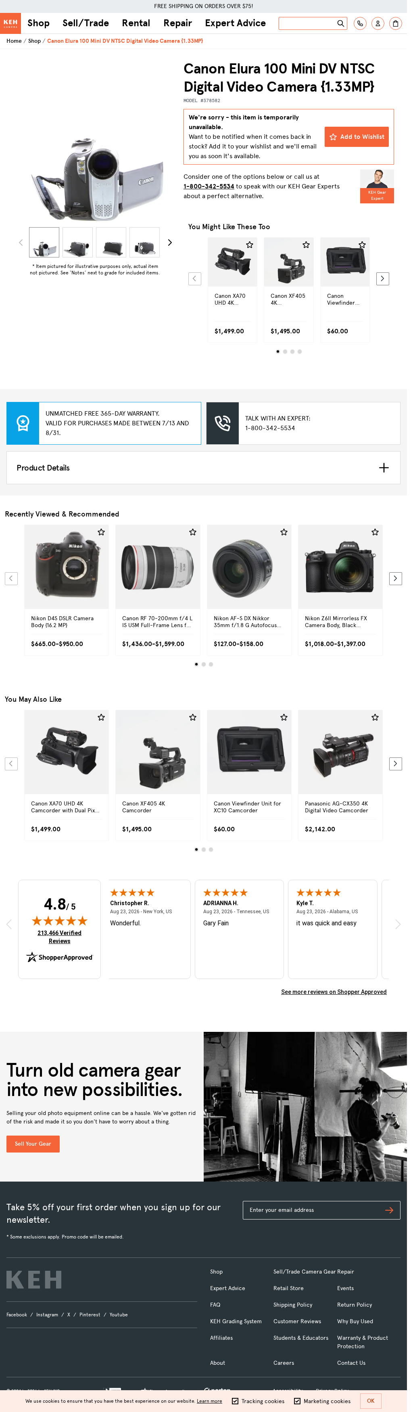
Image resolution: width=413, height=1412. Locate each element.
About (217, 1363)
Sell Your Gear (33, 1143)
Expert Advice (235, 23)
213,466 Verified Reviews (61, 936)
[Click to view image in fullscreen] (95, 142)
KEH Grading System (236, 1321)
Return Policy (354, 1304)
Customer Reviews (297, 1321)
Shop (38, 23)
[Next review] (398, 924)
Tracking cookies (263, 1401)
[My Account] (377, 23)
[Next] (170, 242)
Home (14, 41)
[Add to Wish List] (250, 245)
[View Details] (232, 276)
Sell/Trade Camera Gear (304, 1271)
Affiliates (221, 1338)
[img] (59, 920)
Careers (283, 1363)
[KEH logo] (33, 1280)
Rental (136, 23)
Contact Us (351, 1363)
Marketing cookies (327, 1401)
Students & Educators (300, 1338)
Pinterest (89, 1315)
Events (345, 1288)
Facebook (16, 1315)
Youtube (119, 1315)
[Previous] (194, 278)
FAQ (215, 1304)
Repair (177, 23)
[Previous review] (9, 924)
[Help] (360, 23)
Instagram (47, 1315)
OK (371, 1400)
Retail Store (288, 1288)
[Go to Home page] (10, 23)
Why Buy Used (355, 1321)
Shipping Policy (292, 1304)
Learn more (209, 1401)
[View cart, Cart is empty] (395, 23)
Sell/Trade (86, 23)
